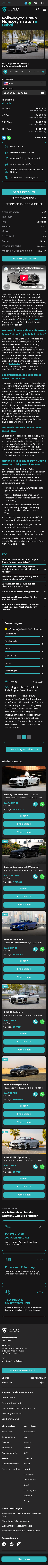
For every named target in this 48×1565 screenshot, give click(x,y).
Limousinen (29, 1474)
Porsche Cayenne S (11, 1403)
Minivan (27, 1464)
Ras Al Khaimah (38, 1378)
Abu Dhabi (7, 1382)
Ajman (43, 1382)
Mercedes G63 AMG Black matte (18, 1408)
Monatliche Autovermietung (16, 1521)
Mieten (24, 815)
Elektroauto (30, 1480)
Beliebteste (29, 1431)
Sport (26, 1485)
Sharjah (5, 1378)
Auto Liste (7, 1431)
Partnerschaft (9, 1453)
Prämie (27, 1448)
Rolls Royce (34, 319)
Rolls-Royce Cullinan (12, 1413)
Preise (5, 1458)
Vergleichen (24, 832)
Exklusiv (27, 1442)
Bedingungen (8, 1437)
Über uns (6, 1442)
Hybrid (27, 1469)
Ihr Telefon (7, 79)
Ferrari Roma (8, 1397)
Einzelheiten (24, 824)
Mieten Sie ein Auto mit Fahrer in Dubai (21, 1531)
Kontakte (7, 1448)
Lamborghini (30, 1490)
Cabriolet (28, 1458)
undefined (6, 3)
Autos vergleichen (22, 258)
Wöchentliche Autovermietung (17, 1526)
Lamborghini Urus (10, 1419)
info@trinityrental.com (12, 1361)
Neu (25, 1437)
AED (35, 3)
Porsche (28, 1496)
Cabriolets (14, 363)
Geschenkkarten (10, 1464)
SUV (26, 1453)
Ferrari (27, 1501)
